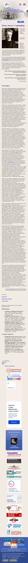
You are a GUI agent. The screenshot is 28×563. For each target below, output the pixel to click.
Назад (3, 363)
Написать (14, 422)
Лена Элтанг (14, 436)
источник (12, 289)
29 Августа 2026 (14, 434)
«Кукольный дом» (11, 162)
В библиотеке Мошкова (7, 298)
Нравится (4, 362)
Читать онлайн (5, 301)
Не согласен (13, 560)
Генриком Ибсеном (6, 59)
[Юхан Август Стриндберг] (10, 47)
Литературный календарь (14, 432)
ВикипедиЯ (4, 296)
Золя (24, 151)
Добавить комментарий (10, 365)
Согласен (5, 560)
